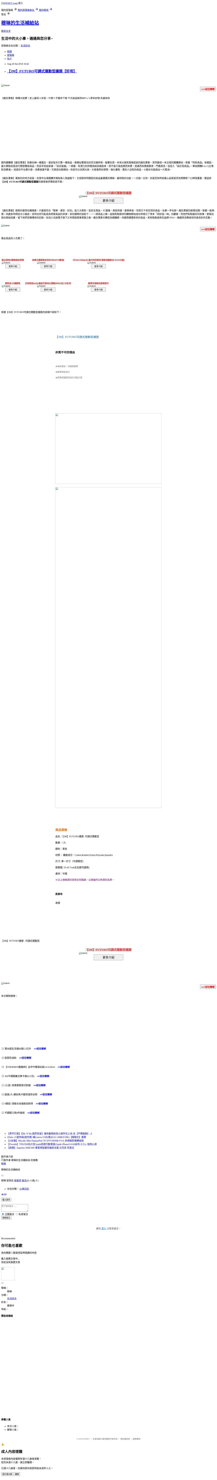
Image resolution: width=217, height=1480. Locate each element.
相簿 (9, 51)
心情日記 (24, 1189)
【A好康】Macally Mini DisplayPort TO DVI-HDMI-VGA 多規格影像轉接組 (45, 1140)
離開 (17, 1474)
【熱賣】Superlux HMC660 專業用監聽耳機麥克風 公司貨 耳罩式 (40, 1148)
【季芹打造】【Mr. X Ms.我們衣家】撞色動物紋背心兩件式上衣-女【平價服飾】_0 (49, 1133)
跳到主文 (6, 31)
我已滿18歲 (7, 1474)
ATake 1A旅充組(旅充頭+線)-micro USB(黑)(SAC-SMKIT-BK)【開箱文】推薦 (46, 1137)
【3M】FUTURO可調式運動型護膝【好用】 (42, 71)
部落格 (10, 55)
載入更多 (6, 1200)
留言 (24, 1180)
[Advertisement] (83, 126)
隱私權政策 (125, 1439)
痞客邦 (17, 1180)
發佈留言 (6, 1218)
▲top (3, 1194)
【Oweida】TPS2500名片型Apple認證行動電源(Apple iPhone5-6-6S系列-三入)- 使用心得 (52, 1144)
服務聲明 (136, 1439)
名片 (9, 58)
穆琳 (3, 1163)
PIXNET (86, 1439)
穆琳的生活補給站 (20, 23)
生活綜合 (25, 45)
